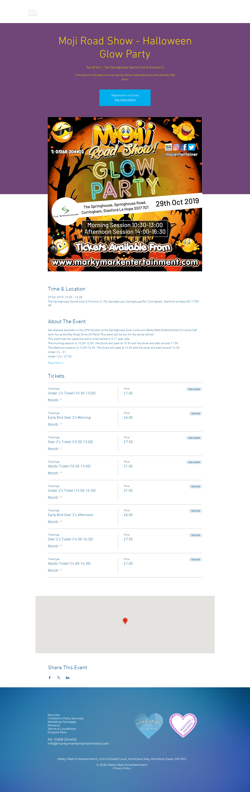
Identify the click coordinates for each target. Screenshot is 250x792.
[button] (178, 13)
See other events (125, 100)
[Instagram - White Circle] (235, 12)
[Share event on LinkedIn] (67, 677)
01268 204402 (65, 739)
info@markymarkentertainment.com (78, 743)
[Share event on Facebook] (49, 677)
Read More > (56, 363)
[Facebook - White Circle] (227, 12)
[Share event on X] (58, 677)
